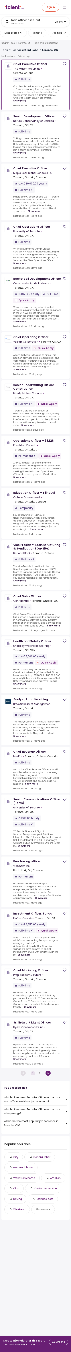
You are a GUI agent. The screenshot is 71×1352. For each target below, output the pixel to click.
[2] (48, 1073)
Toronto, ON (24, 43)
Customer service (45, 1188)
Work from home (24, 1178)
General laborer (23, 1167)
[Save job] (64, 63)
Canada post (45, 1199)
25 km (59, 21)
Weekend (19, 1209)
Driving (17, 1199)
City (15, 1157)
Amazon (55, 1178)
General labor (41, 1157)
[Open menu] (64, 7)
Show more (19, 100)
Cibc (16, 1188)
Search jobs (8, 43)
